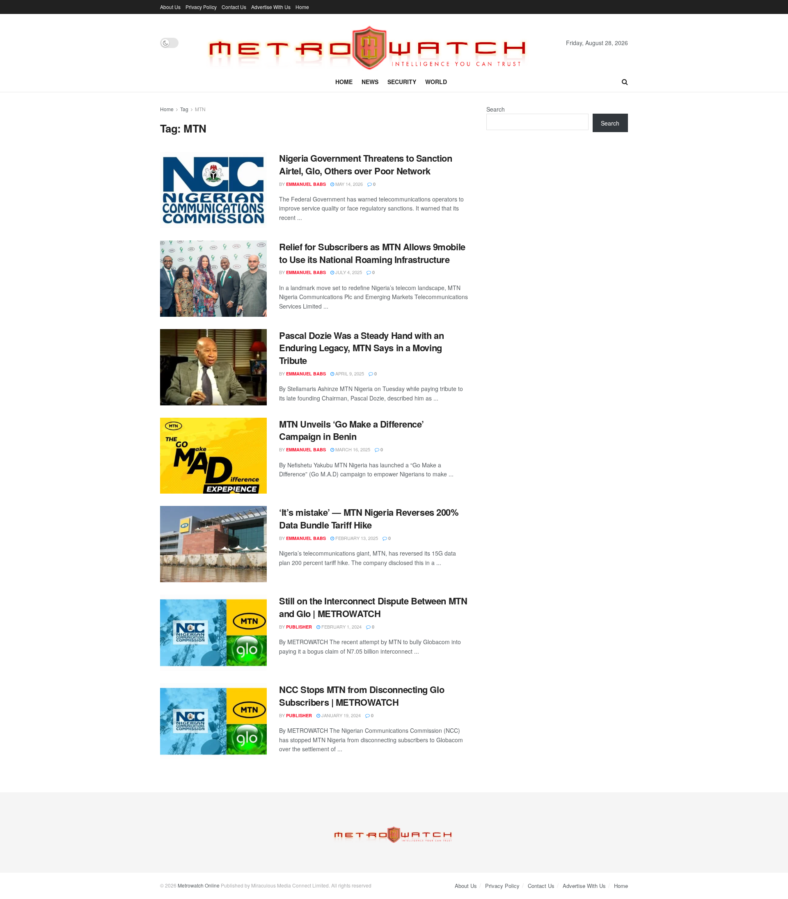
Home (302, 6)
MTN (200, 108)
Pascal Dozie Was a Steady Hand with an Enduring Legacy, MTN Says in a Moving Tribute (361, 348)
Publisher (299, 627)
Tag (184, 108)
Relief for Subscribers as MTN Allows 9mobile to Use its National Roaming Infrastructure (372, 253)
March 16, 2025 (352, 449)
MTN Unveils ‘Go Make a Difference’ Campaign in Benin (351, 430)
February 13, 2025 (356, 538)
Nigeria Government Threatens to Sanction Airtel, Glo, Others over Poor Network (365, 164)
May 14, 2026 (348, 184)
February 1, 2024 (341, 626)
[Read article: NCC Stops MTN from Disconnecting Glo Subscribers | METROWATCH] (213, 721)
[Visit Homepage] (372, 42)
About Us (170, 6)
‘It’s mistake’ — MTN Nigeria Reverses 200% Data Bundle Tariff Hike (369, 518)
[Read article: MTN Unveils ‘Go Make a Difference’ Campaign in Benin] (213, 456)
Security (401, 82)
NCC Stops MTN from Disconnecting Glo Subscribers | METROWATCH (361, 696)
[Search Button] (625, 81)
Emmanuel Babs (306, 184)
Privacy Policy (201, 6)
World (436, 82)
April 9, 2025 (349, 373)
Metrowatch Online (199, 885)
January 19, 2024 (340, 715)
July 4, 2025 (348, 272)
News (370, 82)
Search (495, 109)
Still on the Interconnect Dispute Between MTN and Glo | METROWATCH (373, 607)
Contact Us (234, 6)
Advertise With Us (271, 6)
